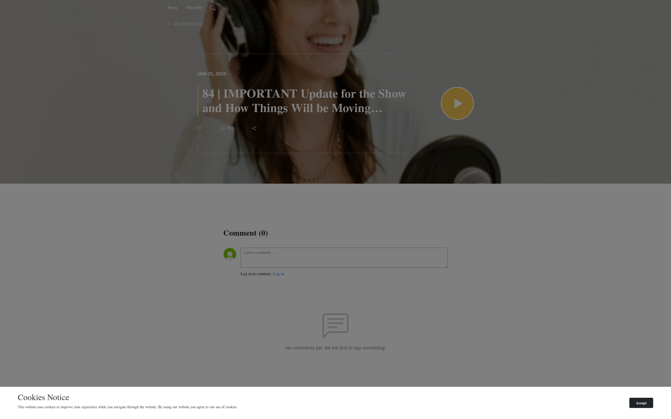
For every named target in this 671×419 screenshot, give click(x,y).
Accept (641, 403)
